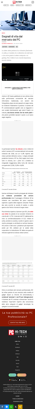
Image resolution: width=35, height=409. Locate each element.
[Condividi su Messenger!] (6, 407)
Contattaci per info (17, 323)
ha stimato (19, 149)
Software (17, 353)
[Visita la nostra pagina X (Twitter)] (23, 337)
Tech (17, 366)
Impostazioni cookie (18, 401)
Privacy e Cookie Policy (18, 398)
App (17, 357)
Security (17, 360)
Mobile (17, 350)
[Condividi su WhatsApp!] (11, 407)
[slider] (10, 79)
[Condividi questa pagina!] (20, 407)
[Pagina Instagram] (33, 2)
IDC (17, 46)
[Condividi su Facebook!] (2, 407)
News (12, 5)
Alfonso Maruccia (7, 43)
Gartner (4, 46)
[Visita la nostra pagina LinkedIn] (21, 337)
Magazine (17, 370)
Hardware (12, 46)
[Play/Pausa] (4, 79)
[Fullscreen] (31, 79)
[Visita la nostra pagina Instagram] (18, 337)
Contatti (17, 396)
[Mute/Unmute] (6, 79)
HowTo (17, 363)
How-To (6, 5)
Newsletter (19, 5)
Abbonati (28, 5)
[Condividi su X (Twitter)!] (15, 407)
